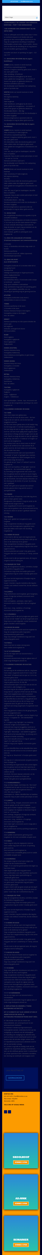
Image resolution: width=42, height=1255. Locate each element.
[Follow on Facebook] (5, 1111)
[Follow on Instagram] (9, 1111)
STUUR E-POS (21, 1162)
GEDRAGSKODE (15, 1077)
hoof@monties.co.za (20, 1096)
